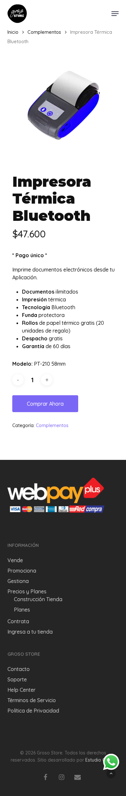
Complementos (44, 32)
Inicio (12, 32)
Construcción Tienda (38, 599)
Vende (15, 560)
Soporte (17, 679)
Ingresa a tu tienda (30, 631)
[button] (115, 13)
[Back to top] (111, 773)
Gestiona (18, 581)
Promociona (21, 570)
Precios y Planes (27, 591)
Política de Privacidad (33, 710)
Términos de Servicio (31, 700)
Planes (22, 609)
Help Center (21, 690)
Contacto (18, 669)
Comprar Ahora (45, 403)
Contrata (18, 621)
